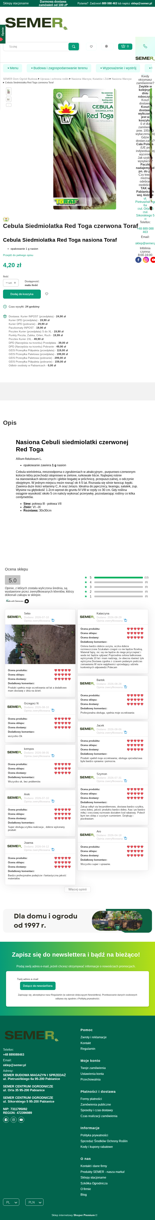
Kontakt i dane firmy (94, 1166)
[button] (73, 46)
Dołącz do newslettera (38, 985)
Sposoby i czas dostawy (97, 1110)
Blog (84, 1194)
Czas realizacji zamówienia (99, 1116)
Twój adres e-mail (27, 979)
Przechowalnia (91, 1079)
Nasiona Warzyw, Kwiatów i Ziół (90, 78)
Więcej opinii (77, 889)
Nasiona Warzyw (122, 78)
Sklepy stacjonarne (16, 3)
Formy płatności (91, 1098)
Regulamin (88, 1048)
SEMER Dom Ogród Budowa (20, 78)
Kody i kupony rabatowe (97, 1146)
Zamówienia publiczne (96, 1104)
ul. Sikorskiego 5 (145, 213)
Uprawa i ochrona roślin (54, 78)
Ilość (6, 276)
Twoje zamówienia (93, 1068)
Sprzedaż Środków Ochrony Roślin (104, 1141)
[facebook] (138, 260)
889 (104, 3)
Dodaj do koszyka (21, 294)
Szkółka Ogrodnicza (94, 1183)
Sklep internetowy (73, 1215)
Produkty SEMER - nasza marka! (103, 1171)
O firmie (86, 1189)
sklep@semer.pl (141, 3)
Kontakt (86, 1043)
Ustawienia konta (92, 1073)
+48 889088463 (13, 1054)
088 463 (112, 3)
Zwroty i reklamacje (94, 1037)
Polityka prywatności (94, 1135)
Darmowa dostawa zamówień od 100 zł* (53, 3)
